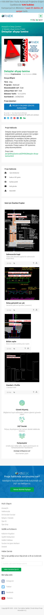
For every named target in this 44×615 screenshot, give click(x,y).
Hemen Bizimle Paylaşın (22, 489)
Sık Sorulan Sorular (8, 515)
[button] (6, 51)
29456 (34, 74)
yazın (26, 453)
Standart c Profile (13, 385)
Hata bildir (12, 191)
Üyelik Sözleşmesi (8, 537)
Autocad (16, 85)
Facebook (9, 592)
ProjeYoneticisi (16, 74)
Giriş (33, 20)
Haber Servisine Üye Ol (11, 569)
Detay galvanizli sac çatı (15, 303)
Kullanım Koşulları (8, 534)
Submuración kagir (13, 254)
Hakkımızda (6, 511)
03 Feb (9, 263)
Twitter (9, 587)
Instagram (10, 581)
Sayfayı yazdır (13, 182)
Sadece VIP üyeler (15, 177)
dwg (10, 82)
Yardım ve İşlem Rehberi (11, 543)
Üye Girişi (5, 524)
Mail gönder (13, 186)
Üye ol (40, 20)
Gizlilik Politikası (7, 540)
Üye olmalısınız (14, 173)
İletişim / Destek (7, 518)
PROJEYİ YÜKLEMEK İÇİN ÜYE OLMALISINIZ (23, 107)
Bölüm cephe (11, 341)
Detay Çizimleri (15, 27)
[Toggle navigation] (40, 16)
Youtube (10, 598)
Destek (4, 547)
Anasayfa (5, 27)
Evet (21, 88)
